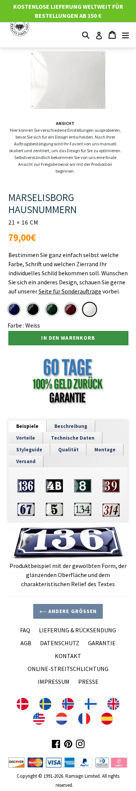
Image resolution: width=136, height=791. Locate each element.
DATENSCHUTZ (59, 643)
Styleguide (29, 449)
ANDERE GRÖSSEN (72, 611)
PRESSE (88, 681)
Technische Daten (72, 438)
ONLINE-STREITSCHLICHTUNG (68, 668)
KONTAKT (68, 656)
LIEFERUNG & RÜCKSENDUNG (77, 630)
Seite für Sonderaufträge (70, 291)
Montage (105, 449)
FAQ (25, 630)
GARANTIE (102, 643)
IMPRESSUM (54, 681)
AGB (25, 643)
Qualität (68, 449)
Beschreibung (70, 426)
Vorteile (25, 438)
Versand (26, 461)
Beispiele (27, 426)
